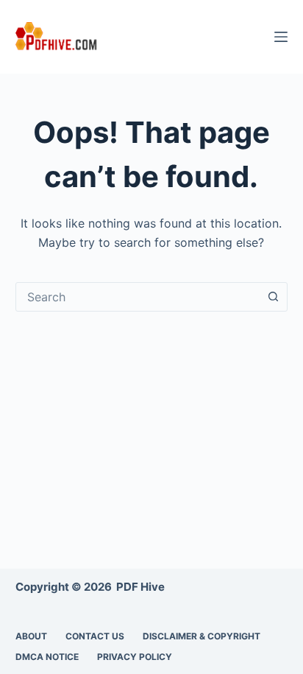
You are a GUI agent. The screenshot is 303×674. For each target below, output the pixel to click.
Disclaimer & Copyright (201, 636)
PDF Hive (140, 587)
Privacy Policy (134, 656)
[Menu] (281, 36)
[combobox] (138, 297)
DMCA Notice (47, 656)
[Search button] (273, 297)
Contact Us (94, 636)
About (31, 636)
